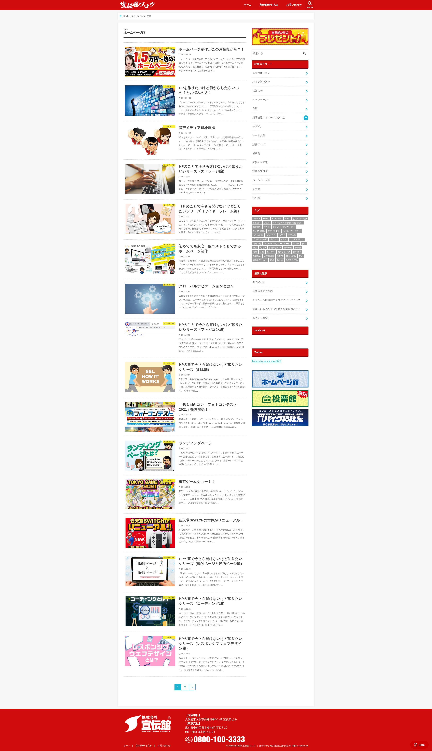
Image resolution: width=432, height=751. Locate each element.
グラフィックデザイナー (284, 227)
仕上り (296, 243)
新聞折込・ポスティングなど (268, 117)
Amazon (256, 218)
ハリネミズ (258, 235)
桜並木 (280, 256)
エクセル (257, 227)
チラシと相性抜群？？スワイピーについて (276, 300)
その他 (256, 189)
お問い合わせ (294, 4)
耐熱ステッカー (260, 260)
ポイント (274, 239)
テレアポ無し (259, 231)
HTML (266, 218)
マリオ (284, 239)
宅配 (255, 252)
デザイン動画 (274, 231)
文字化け (297, 252)
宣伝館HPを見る (269, 4)
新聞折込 (257, 256)
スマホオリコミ (261, 73)
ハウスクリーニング (292, 231)
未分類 (256, 198)
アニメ (267, 223)
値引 (255, 247)
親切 (272, 260)
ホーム (247, 4)
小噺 (262, 252)
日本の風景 (269, 256)
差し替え (271, 252)
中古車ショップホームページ (277, 243)
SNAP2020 (277, 218)
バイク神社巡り (261, 81)
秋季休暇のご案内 (262, 291)
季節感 (298, 247)
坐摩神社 (288, 247)
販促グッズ (258, 144)
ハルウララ (271, 235)
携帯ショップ (284, 252)
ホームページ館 (261, 180)
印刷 (255, 108)
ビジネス (292, 235)
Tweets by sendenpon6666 (266, 361)
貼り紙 (280, 260)
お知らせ (257, 90)
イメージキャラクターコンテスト (288, 223)
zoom (287, 218)
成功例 (256, 153)
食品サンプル (292, 260)
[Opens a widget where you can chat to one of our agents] (419, 745)
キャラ (267, 227)
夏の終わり (258, 282)
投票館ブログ (260, 171)
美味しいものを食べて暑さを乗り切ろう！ (276, 309)
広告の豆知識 (260, 162)
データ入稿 (258, 135)
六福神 (263, 247)
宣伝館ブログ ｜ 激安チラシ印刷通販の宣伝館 (265, 745)
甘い (301, 256)
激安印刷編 (291, 256)
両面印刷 (257, 243)
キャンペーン (260, 99)
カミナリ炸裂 (260, 318)
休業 (304, 243)
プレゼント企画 (260, 239)
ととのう (257, 223)
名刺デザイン (275, 247)
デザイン (257, 126)
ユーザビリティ (297, 239)
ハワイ (282, 235)
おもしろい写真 (300, 218)
